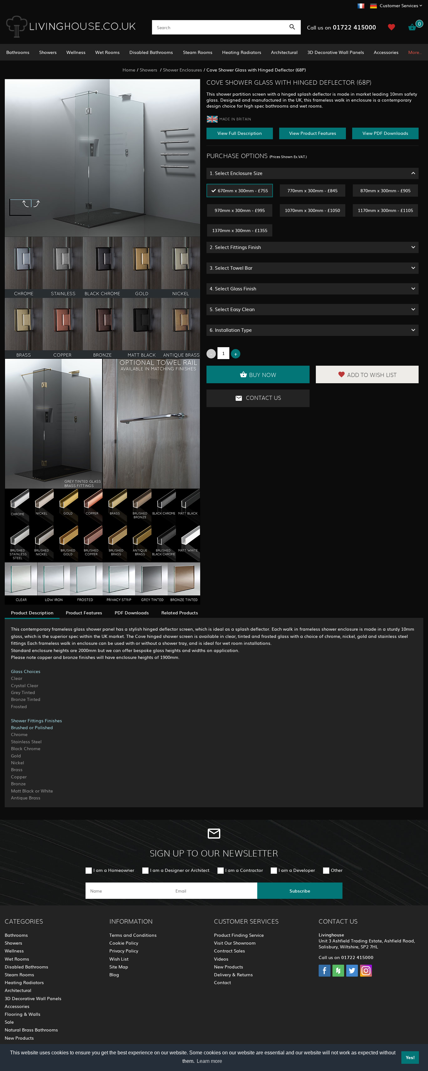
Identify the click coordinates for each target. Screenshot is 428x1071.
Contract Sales (229, 950)
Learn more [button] (209, 1061)
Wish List (118, 959)
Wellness (76, 52)
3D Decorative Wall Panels (335, 52)
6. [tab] (231, 329)
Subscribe (300, 890)
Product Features (84, 612)
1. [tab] (236, 173)
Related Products (179, 612)
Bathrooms (17, 52)
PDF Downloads (132, 612)
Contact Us (262, 398)
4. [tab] (233, 288)
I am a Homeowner (113, 870)
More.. (415, 52)
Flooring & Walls (22, 1014)
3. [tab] (231, 267)
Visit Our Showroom (235, 943)
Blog (114, 974)
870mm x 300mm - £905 (385, 190)
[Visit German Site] (373, 5)
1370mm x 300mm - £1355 (239, 230)
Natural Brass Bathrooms (31, 1029)
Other (336, 870)
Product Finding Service (239, 935)
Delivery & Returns (233, 974)
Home (129, 69)
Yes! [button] (410, 1057)
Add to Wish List (372, 375)
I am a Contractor (244, 870)
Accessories (386, 52)
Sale (9, 1022)
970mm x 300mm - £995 (240, 210)
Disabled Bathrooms (151, 52)
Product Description (32, 612)
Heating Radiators (241, 52)
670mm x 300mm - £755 (243, 190)
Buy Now (262, 375)
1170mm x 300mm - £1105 (385, 210)
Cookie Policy (123, 943)
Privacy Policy (123, 950)
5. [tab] (232, 309)
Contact (222, 982)
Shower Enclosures (182, 69)
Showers (48, 52)
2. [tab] (235, 247)
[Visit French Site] (361, 5)
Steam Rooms (197, 52)
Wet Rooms (107, 52)
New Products (19, 1038)
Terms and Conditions (133, 935)
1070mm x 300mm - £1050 (312, 210)
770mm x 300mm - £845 (312, 190)
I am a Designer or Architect (179, 870)
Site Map (118, 966)
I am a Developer (297, 870)
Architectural (284, 52)
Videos (221, 959)
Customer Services (399, 5)
